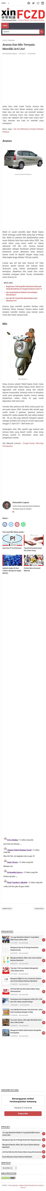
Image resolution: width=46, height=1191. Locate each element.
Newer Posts (7, 908)
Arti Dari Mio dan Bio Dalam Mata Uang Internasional (22, 1152)
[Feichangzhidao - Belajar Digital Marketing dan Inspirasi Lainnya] (23, 14)
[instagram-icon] (38, 3)
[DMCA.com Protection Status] (8, 1178)
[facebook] (4, 524)
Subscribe (23, 1113)
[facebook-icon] (29, 3)
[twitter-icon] (33, 3)
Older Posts (39, 908)
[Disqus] (23, 804)
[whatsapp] (23, 524)
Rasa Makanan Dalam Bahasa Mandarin (17, 1157)
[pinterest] (17, 524)
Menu (5, 25)
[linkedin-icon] (43, 3)
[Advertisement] (23, 80)
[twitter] (11, 524)
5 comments (31, 53)
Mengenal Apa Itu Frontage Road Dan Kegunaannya (21, 1140)
